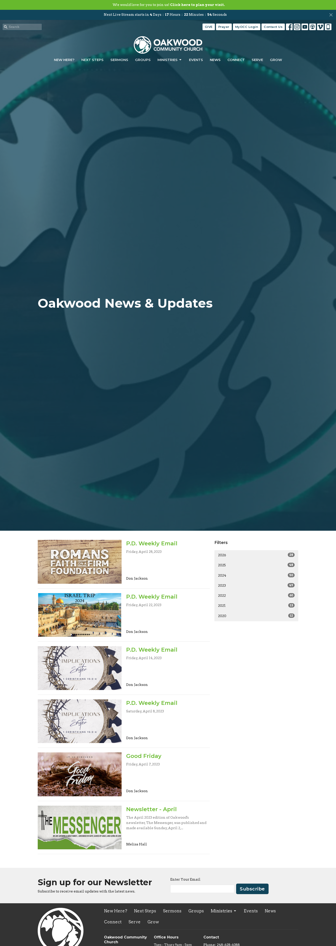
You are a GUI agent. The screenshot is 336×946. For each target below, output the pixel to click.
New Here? (64, 60)
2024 (255, 575)
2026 (255, 555)
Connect (236, 60)
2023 (255, 586)
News (215, 60)
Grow (276, 60)
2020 (255, 616)
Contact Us (273, 27)
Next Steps (92, 60)
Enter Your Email (185, 879)
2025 (255, 565)
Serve (257, 60)
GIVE (209, 27)
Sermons (119, 60)
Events (196, 60)
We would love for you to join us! (168, 5)
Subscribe (252, 889)
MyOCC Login (246, 27)
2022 (255, 596)
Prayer (223, 27)
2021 (255, 606)
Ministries (167, 60)
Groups (143, 60)
